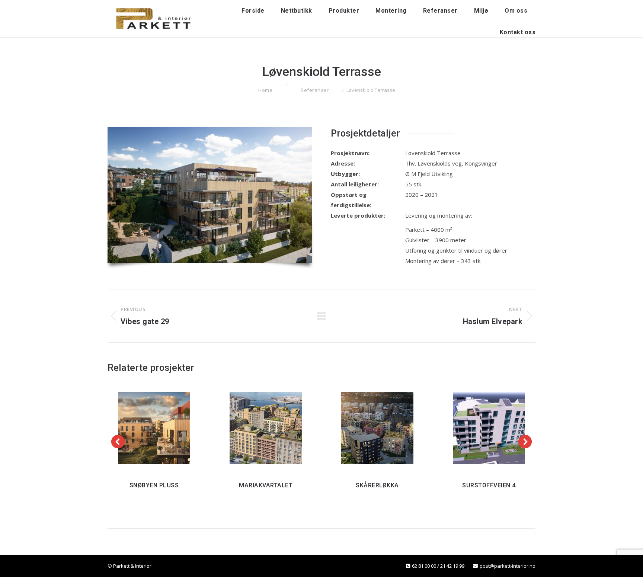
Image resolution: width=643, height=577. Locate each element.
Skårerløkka (377, 485)
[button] (118, 441)
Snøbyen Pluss (154, 485)
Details (166, 428)
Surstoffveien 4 (489, 485)
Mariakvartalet (265, 485)
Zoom (141, 428)
